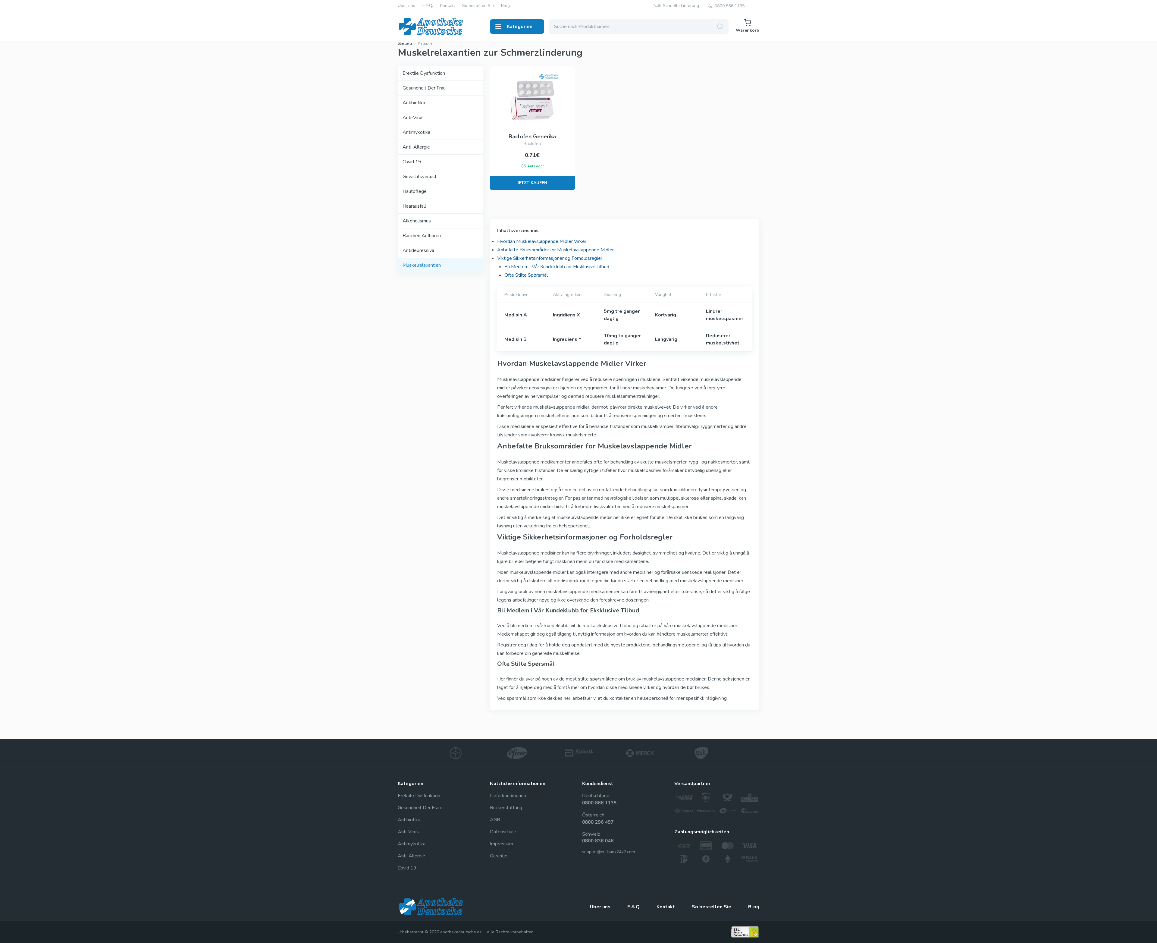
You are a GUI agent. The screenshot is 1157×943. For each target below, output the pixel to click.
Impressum (501, 844)
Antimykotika (416, 132)
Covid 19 (412, 162)
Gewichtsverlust (420, 176)
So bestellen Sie (478, 5)
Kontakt (447, 5)
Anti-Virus (413, 117)
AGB (495, 819)
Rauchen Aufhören (422, 235)
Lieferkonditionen (508, 795)
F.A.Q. (427, 5)
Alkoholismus (417, 221)
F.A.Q (633, 907)
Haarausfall (414, 206)
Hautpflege (415, 191)
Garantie (498, 856)
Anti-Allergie (416, 147)
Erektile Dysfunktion (424, 73)
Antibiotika (414, 102)
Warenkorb (747, 30)
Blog (505, 5)
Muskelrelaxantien (422, 265)
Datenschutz (503, 831)
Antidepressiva (418, 250)
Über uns (406, 5)
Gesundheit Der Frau (424, 88)
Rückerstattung (506, 807)
